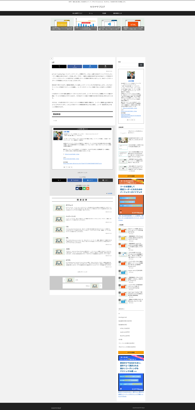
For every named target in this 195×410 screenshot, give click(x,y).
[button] (105, 66)
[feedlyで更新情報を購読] (69, 167)
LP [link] (52, 74)
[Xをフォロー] (67, 167)
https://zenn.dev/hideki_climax (71, 159)
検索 (119, 62)
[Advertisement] (97, 44)
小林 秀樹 (66, 132)
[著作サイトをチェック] (64, 167)
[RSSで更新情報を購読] (72, 167)
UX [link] (105, 102)
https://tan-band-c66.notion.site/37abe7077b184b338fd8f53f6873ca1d (82, 163)
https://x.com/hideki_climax (72, 154)
